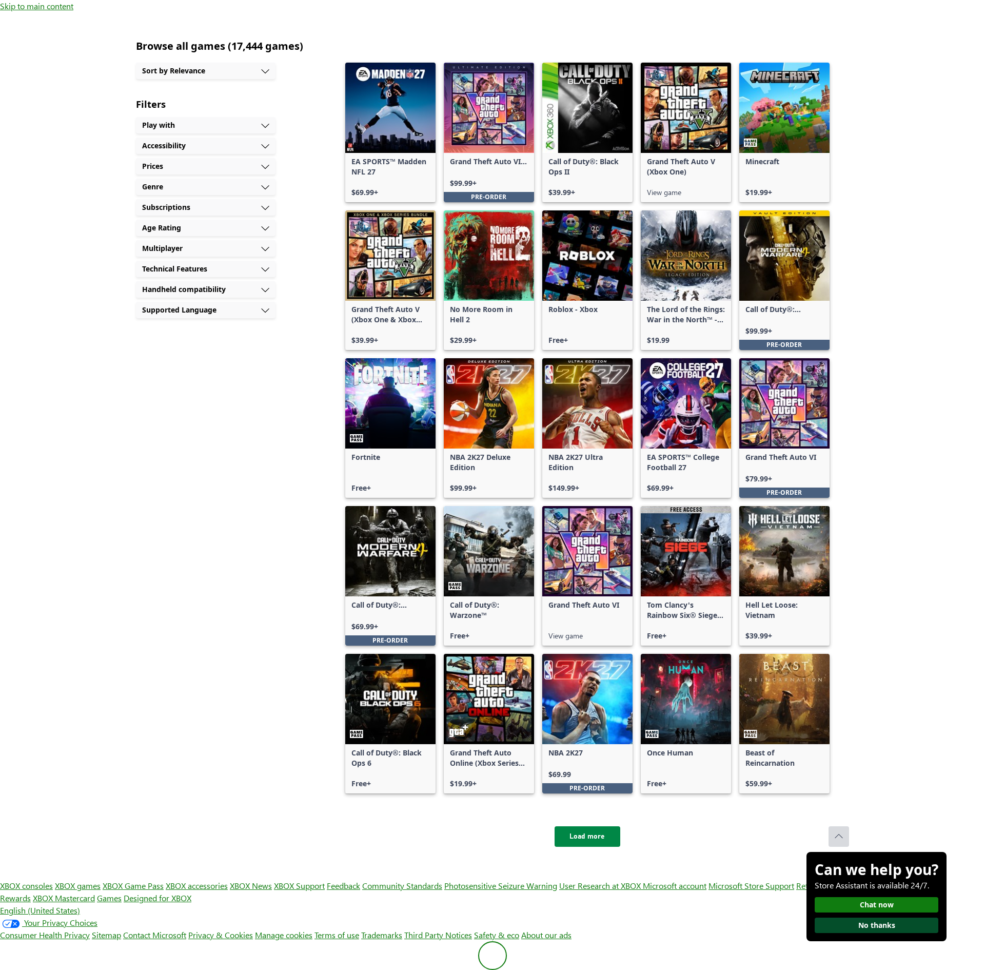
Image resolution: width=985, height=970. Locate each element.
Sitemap (106, 934)
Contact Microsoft (154, 934)
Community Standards (402, 885)
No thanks (876, 925)
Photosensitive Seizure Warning (500, 885)
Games (109, 898)
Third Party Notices (438, 934)
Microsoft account (674, 885)
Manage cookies (283, 934)
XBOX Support (299, 885)
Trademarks (381, 934)
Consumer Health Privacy (45, 934)
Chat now (877, 904)
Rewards (15, 898)
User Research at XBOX (601, 885)
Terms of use (336, 934)
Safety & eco (496, 934)
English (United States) (40, 910)
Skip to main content (36, 6)
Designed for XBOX (157, 898)
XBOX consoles (26, 885)
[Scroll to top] (839, 836)
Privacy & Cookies (220, 934)
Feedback (343, 885)
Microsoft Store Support (751, 885)
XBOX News (251, 885)
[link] (390, 132)
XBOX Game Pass (133, 885)
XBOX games (78, 885)
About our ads (546, 934)
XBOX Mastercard (64, 898)
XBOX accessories (197, 885)
